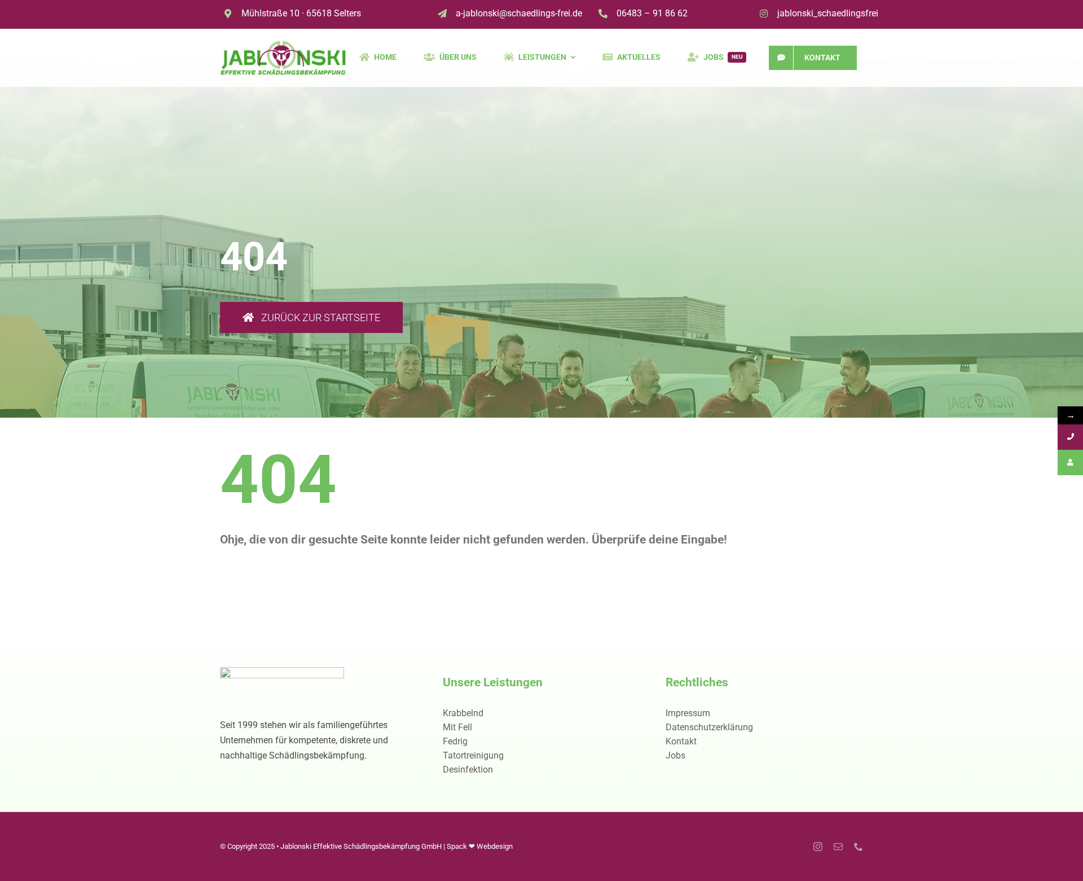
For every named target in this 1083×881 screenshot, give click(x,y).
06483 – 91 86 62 (652, 13)
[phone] (858, 846)
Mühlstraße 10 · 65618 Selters (301, 13)
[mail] (838, 846)
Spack (457, 846)
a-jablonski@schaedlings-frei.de (519, 13)
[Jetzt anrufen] (1070, 437)
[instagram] (817, 846)
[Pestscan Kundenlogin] (1070, 462)
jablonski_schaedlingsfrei (827, 13)
